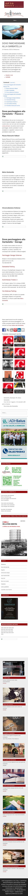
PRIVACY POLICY (9, 891)
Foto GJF (3, 578)
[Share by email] (23, 330)
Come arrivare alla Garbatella (7, 495)
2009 (12, 627)
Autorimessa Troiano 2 (9, 280)
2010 (2, 629)
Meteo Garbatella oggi (6, 497)
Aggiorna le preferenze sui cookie (14, 893)
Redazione (3, 564)
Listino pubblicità (5, 586)
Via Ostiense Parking (9, 291)
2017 (7, 631)
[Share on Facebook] (4, 330)
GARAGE (8, 77)
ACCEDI (4, 683)
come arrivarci (6, 126)
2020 (2, 632)
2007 (7, 627)
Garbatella (6, 398)
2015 (2, 631)
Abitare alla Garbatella (6, 511)
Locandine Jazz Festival (6, 589)
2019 (12, 631)
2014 (12, 629)
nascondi (12, 82)
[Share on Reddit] (11, 330)
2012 (7, 629)
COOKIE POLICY (19, 891)
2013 (9, 629)
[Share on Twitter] (7, 330)
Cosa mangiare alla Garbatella (7, 506)
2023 (10, 632)
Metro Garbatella (5, 500)
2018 (9, 631)
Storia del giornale (5, 567)
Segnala (3, 569)
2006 (5, 627)
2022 (7, 632)
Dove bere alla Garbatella (11, 406)
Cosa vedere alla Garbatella (15, 325)
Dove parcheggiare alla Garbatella (8, 498)
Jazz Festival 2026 (5, 575)
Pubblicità (3, 584)
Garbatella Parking (8, 266)
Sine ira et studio (5, 581)
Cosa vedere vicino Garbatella (7, 504)
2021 (5, 632)
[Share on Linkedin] (19, 330)
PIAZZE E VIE (9, 75)
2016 (5, 631)
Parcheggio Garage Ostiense (12, 255)
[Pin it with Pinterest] (15, 330)
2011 (5, 629)
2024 (12, 632)
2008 (10, 627)
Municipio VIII (13, 398)
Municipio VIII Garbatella (6, 509)
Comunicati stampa (5, 572)
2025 (2, 634)
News (19, 398)
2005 (2, 627)
